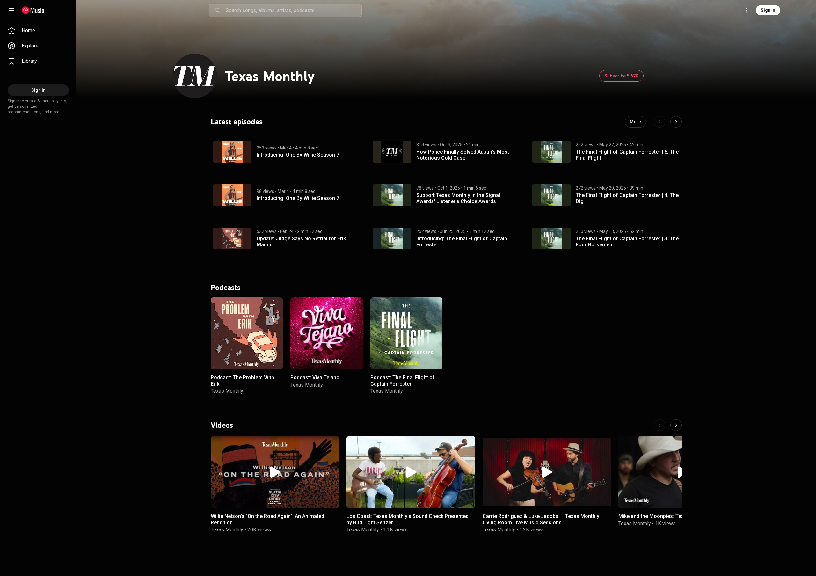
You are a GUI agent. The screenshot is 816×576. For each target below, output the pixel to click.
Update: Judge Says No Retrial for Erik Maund (301, 242)
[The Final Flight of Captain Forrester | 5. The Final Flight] (551, 152)
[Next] (676, 122)
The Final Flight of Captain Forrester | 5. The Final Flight (627, 155)
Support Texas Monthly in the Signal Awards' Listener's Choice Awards (458, 198)
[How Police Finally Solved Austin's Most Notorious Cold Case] (392, 152)
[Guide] (11, 10)
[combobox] (293, 10)
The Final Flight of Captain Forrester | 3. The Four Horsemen (627, 242)
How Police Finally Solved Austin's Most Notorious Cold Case (462, 155)
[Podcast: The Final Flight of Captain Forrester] (406, 333)
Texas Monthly (227, 391)
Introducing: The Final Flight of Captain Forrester (461, 242)
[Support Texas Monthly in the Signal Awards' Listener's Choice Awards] (392, 195)
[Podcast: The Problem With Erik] (247, 333)
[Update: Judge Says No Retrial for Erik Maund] (232, 238)
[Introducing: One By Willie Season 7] (232, 152)
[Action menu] (275, 305)
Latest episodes (236, 121)
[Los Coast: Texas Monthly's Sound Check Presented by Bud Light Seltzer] (410, 472)
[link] (38, 30)
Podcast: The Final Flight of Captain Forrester (402, 381)
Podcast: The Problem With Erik (242, 381)
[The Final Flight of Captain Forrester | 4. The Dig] (551, 195)
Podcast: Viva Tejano (314, 378)
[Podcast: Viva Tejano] (326, 333)
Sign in (768, 10)
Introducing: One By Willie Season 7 (298, 155)
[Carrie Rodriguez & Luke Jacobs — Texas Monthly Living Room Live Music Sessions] (547, 472)
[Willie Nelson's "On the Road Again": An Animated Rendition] (275, 472)
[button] (232, 152)
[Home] (33, 10)
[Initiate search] (217, 10)
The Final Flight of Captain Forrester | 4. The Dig (627, 198)
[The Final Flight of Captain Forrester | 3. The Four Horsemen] (551, 238)
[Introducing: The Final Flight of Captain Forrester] (392, 238)
